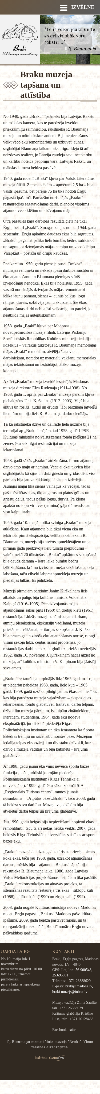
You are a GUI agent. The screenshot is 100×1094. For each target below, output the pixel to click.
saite (72, 1030)
